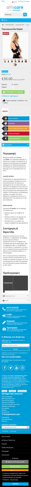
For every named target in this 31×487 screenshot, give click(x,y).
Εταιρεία (4, 391)
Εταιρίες (4, 444)
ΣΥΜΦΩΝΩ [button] (15, 484)
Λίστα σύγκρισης (7, 419)
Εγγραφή (26, 1)
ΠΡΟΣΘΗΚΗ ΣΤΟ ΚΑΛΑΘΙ (14, 92)
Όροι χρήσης (5, 408)
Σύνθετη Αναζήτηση (7, 447)
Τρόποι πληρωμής (7, 396)
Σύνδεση (20, 1)
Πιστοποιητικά (22, 391)
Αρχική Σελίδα (3, 25)
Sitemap (4, 410)
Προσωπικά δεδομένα (8, 402)
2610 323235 (16, 466)
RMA (3, 1)
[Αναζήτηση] (25, 14)
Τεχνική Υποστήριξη (8, 400)
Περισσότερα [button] (14, 479)
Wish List (4, 421)
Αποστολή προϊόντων (8, 398)
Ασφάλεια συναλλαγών (8, 406)
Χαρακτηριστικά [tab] (10, 296)
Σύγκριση (15, 96)
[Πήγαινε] (28, 427)
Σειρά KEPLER (20, 25)
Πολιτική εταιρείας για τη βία (11, 404)
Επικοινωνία (5, 412)
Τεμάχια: (4, 87)
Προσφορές (5, 451)
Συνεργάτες (12, 391)
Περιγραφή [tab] (8, 145)
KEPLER (8, 74)
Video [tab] (6, 300)
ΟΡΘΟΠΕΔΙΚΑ (9, 25)
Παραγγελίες (5, 417)
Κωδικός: (4, 84)
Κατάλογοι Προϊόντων (8, 440)
